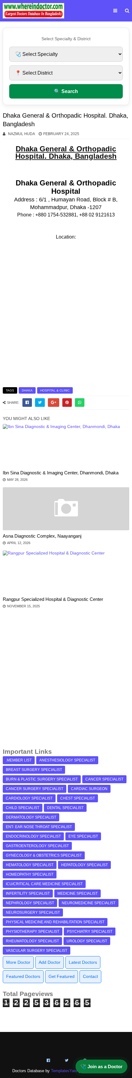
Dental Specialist (65, 808)
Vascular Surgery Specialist (36, 950)
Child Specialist (22, 808)
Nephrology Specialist (30, 903)
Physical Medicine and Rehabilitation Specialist (55, 922)
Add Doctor (49, 962)
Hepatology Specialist (84, 865)
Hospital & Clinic (55, 390)
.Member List (19, 760)
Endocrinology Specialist (33, 836)
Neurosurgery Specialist (33, 912)
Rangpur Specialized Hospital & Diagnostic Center (53, 599)
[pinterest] (67, 402)
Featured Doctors (23, 976)
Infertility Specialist (28, 893)
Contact (90, 976)
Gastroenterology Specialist (37, 846)
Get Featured (62, 976)
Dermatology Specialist (31, 817)
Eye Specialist (83, 836)
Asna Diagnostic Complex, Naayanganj (42, 536)
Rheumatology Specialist (32, 941)
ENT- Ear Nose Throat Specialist (39, 827)
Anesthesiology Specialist (67, 760)
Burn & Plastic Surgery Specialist (42, 779)
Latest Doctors (83, 962)
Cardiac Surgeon (89, 789)
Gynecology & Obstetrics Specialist (44, 855)
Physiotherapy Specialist (32, 931)
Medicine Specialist (77, 893)
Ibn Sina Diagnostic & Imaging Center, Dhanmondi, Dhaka (60, 472)
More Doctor (18, 962)
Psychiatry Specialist (89, 931)
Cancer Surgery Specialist (34, 789)
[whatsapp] (79, 402)
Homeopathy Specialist (29, 874)
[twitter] (40, 402)
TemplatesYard (64, 1070)
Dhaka (27, 390)
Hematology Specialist (29, 865)
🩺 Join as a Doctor (101, 1066)
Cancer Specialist (104, 779)
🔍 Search (66, 91)
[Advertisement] (66, 681)
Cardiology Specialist (29, 798)
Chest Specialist (77, 798)
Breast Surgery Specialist (34, 770)
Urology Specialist (87, 941)
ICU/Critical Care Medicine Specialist (44, 884)
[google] (53, 402)
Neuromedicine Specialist (88, 903)
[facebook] (27, 402)
